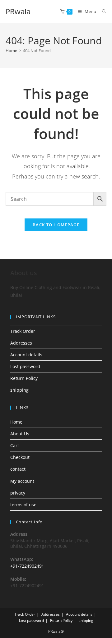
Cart (14, 445)
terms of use (23, 505)
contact (18, 469)
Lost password (25, 366)
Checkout (20, 457)
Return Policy (24, 378)
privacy (17, 493)
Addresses (21, 343)
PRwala (18, 11)
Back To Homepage (56, 224)
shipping (19, 390)
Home (16, 422)
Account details (26, 355)
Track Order (22, 331)
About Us (19, 434)
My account (22, 481)
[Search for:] (101, 11)
